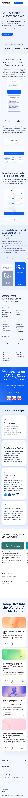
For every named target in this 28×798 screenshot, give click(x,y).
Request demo (18, 3)
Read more (8, 644)
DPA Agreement (5, 791)
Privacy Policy (5, 786)
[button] (20, 591)
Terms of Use (5, 789)
